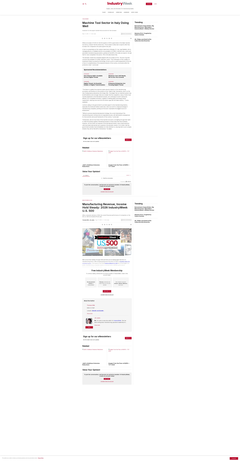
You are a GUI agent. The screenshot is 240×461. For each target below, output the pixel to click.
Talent (104, 12)
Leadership (126, 12)
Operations (119, 12)
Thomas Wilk (85, 220)
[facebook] (102, 38)
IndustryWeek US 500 (87, 200)
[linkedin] (104, 38)
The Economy (85, 18)
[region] (107, 178)
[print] (131, 38)
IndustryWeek (117, 320)
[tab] (86, 175)
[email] (111, 38)
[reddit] (109, 38)
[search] (86, 4)
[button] (83, 4)
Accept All (234, 458)
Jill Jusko (92, 220)
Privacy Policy (41, 458)
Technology (111, 12)
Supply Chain (134, 12)
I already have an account (107, 191)
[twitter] (107, 38)
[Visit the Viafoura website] (128, 181)
